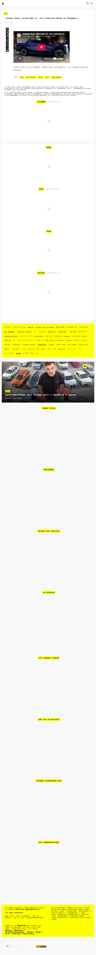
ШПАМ (54, 349)
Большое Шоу (72, 327)
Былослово (83, 327)
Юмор (18, 354)
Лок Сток (49, 336)
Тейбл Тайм (60, 344)
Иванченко (83, 332)
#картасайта (28, 934)
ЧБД (37, 349)
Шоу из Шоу (71, 349)
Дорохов (52, 332)
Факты (7, 349)
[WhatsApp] (7, 44)
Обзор (40, 77)
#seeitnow (21, 925)
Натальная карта (79, 336)
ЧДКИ (43, 349)
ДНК (35, 331)
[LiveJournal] (7, 47)
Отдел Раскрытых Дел (25, 340)
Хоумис (23, 349)
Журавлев (62, 332)
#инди (38, 932)
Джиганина (42, 331)
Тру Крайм (72, 344)
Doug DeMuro (56, 77)
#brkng (8, 930)
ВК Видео (10, 332)
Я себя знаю (28, 353)
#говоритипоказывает (14, 932)
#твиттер (16, 934)
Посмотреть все (54, 102)
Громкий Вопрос (24, 332)
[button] (88, 3)
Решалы (7, 344)
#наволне (18, 930)
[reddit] (7, 50)
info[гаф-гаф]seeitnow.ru (27, 909)
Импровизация (11, 336)
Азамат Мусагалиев (44, 327)
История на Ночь (26, 336)
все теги (9, 916)
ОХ (14, 340)
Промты (76, 340)
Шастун (61, 349)
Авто (5, 13)
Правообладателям (35, 917)
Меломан (58, 336)
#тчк (7, 934)
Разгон (84, 340)
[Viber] (7, 41)
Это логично (9, 353)
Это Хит (80, 348)
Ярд (37, 353)
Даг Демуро (30, 77)
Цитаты (31, 349)
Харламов (15, 349)
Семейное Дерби (28, 344)
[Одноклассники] (7, 32)
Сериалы (42, 345)
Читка (49, 349)
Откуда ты (39, 340)
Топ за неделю (22, 916)
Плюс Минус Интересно (54, 340)
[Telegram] (7, 35)
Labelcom (8, 327)
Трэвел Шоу (83, 344)
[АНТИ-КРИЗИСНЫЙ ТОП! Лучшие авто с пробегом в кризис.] (48, 382)
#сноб (30, 932)
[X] (7, 38)
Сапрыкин (16, 344)
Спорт (51, 345)
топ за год (18, 917)
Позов (68, 340)
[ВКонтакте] (7, 29)
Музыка (67, 336)
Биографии (60, 327)
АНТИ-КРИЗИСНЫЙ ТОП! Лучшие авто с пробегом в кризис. (41, 395)
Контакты (38, 336)
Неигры (8, 340)
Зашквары (72, 332)
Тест (47, 77)
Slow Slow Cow (19, 327)
